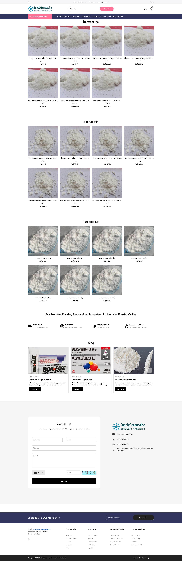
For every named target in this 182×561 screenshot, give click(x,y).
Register (90, 548)
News (67, 548)
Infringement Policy (137, 545)
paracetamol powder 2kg (107, 258)
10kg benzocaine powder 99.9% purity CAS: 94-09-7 (75, 102)
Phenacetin (67, 16)
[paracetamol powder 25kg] (107, 280)
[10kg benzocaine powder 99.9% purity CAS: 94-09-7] (75, 83)
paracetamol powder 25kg (107, 298)
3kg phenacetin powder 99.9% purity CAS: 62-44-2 (139, 159)
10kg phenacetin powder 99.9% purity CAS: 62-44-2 (75, 202)
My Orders (91, 538)
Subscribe (143, 518)
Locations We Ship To (116, 538)
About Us (68, 542)
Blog (91, 342)
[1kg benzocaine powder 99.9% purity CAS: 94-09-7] (75, 41)
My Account (91, 545)
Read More (35, 389)
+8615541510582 (42, 531)
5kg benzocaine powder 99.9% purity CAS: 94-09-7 (43, 102)
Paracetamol (107, 16)
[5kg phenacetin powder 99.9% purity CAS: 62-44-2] (43, 183)
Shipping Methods (115, 542)
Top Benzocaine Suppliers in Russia (125, 380)
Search (106, 9)
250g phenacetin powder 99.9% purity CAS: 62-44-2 (43, 159)
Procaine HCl (97, 16)
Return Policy (136, 535)
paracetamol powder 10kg (75, 298)
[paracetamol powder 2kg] (107, 241)
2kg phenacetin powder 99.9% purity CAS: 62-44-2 (107, 159)
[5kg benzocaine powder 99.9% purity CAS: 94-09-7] (43, 83)
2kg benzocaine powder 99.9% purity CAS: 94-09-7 (107, 59)
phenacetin (91, 121)
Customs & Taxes (115, 535)
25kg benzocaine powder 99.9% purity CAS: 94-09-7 (107, 102)
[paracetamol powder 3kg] (139, 241)
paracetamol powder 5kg (43, 298)
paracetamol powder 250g (43, 258)
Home (59, 16)
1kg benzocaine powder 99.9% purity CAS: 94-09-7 (75, 59)
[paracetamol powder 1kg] (75, 241)
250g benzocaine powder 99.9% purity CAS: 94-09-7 (43, 59)
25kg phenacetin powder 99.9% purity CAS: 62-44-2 (107, 202)
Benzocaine (76, 16)
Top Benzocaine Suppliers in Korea (40, 380)
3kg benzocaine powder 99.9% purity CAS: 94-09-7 (139, 59)
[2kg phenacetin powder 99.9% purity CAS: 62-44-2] (107, 141)
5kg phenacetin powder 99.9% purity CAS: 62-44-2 (42, 202)
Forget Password (92, 535)
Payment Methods (115, 545)
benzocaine (91, 21)
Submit (64, 481)
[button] (149, 370)
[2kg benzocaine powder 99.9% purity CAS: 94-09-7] (107, 41)
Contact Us (69, 545)
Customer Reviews (71, 538)
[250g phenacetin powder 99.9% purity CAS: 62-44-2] (43, 141)
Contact (144, 558)
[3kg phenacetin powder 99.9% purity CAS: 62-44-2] (139, 141)
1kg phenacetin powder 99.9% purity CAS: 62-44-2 (75, 159)
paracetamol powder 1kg (75, 258)
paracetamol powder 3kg (139, 258)
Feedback (69, 535)
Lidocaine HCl (86, 16)
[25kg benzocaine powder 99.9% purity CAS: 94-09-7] (107, 83)
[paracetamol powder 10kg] (75, 280)
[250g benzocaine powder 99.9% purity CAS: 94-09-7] (43, 41)
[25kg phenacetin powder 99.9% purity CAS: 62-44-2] (107, 183)
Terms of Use (136, 542)
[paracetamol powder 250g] (43, 241)
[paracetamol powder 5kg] (43, 280)
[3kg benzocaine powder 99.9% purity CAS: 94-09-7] (139, 41)
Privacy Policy (136, 538)
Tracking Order (92, 542)
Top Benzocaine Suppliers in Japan (82, 380)
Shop (134, 558)
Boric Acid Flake (118, 16)
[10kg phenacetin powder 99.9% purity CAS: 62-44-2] (75, 183)
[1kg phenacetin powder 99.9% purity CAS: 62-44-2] (75, 141)
